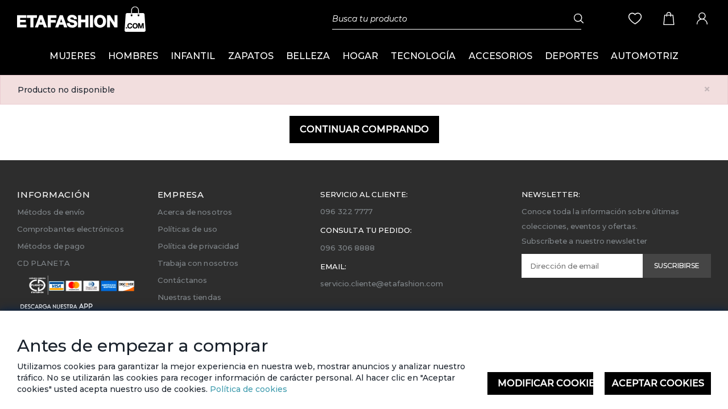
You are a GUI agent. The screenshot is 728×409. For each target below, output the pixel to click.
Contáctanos (183, 280)
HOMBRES (133, 56)
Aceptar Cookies (658, 383)
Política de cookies (247, 389)
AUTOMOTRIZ (645, 56)
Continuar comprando (364, 129)
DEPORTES (571, 56)
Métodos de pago (51, 246)
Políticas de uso (187, 228)
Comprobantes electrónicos (70, 228)
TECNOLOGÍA (423, 56)
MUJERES (72, 56)
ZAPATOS (251, 56)
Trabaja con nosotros (198, 263)
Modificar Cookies (546, 383)
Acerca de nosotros (195, 211)
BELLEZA (308, 56)
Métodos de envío (51, 211)
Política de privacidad (198, 246)
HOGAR (360, 56)
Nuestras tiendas (189, 297)
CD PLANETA (43, 263)
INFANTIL (193, 56)
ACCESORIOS (500, 56)
